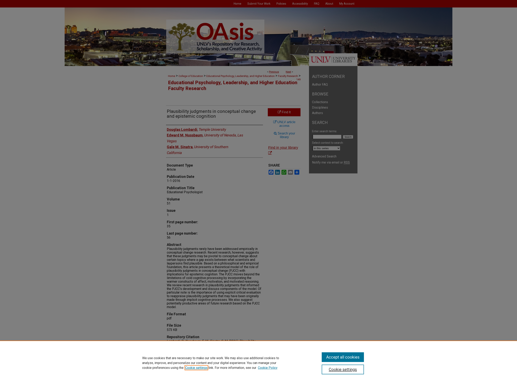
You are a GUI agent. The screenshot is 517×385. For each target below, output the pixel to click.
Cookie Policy (267, 368)
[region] (258, 363)
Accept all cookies (342, 357)
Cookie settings (196, 368)
